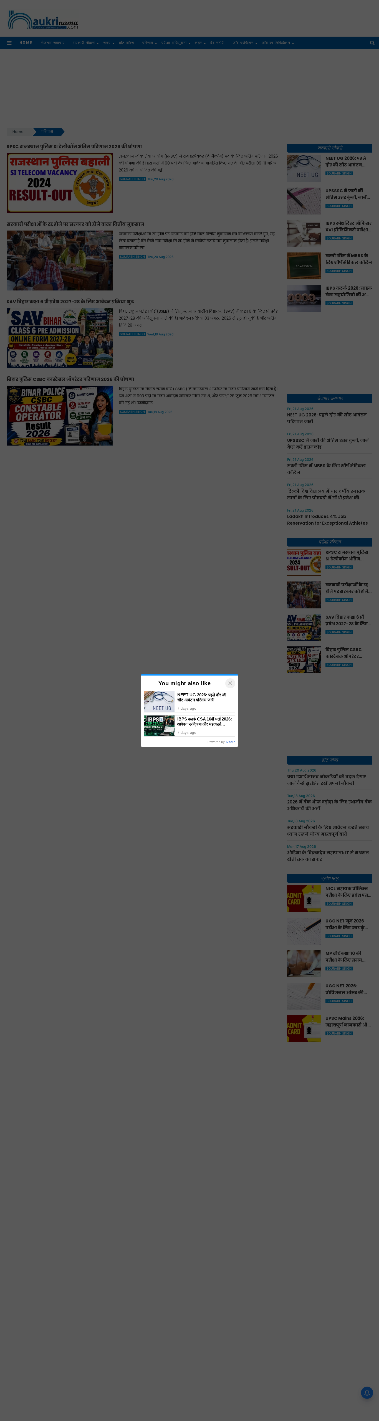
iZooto (230, 742)
